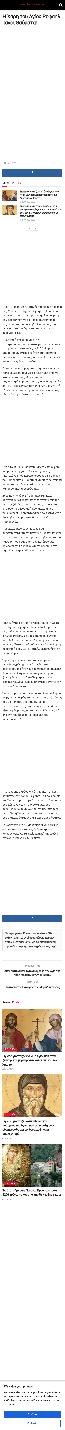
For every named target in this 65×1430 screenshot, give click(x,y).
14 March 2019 (9, 163)
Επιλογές (33, 1423)
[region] (32, 1405)
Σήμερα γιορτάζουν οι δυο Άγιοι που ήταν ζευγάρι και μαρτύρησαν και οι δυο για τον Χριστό (39, 194)
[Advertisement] (32, 60)
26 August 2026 (28, 202)
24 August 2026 (28, 220)
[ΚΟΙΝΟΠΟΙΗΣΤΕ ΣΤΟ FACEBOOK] (32, 173)
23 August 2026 (11, 1199)
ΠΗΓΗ (6, 843)
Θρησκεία (10, 1049)
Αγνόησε (32, 1414)
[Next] (35, 228)
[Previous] (29, 228)
